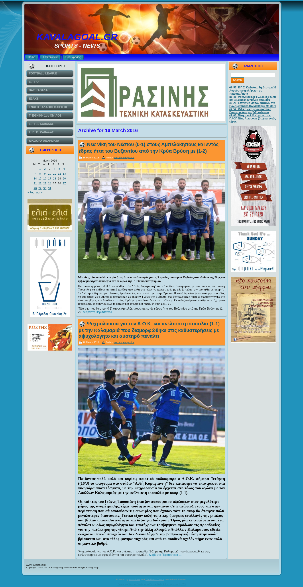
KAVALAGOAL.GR (77, 37)
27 (64, 183)
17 (49, 178)
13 (64, 173)
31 (49, 188)
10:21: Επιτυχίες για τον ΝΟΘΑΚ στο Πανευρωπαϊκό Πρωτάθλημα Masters (252, 104)
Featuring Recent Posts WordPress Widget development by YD (152, 584)
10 (49, 173)
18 (54, 178)
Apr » (39, 192)
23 (44, 183)
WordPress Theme (155, 579)
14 (35, 178)
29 (39, 188)
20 (64, 178)
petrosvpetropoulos (124, 157)
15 (39, 178)
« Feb (31, 192)
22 (39, 183)
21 (35, 183)
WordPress (134, 579)
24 (49, 183)
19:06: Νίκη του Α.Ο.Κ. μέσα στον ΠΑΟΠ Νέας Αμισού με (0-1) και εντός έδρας (252, 118)
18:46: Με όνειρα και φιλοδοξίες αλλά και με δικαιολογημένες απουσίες (252, 98)
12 (59, 173)
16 (44, 178)
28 (35, 188)
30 (44, 188)
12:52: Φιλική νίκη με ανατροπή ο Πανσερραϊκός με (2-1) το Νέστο (250, 111)
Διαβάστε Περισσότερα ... (99, 312)
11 (54, 173)
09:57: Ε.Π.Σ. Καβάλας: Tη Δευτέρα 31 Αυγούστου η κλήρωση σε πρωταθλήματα (252, 90)
